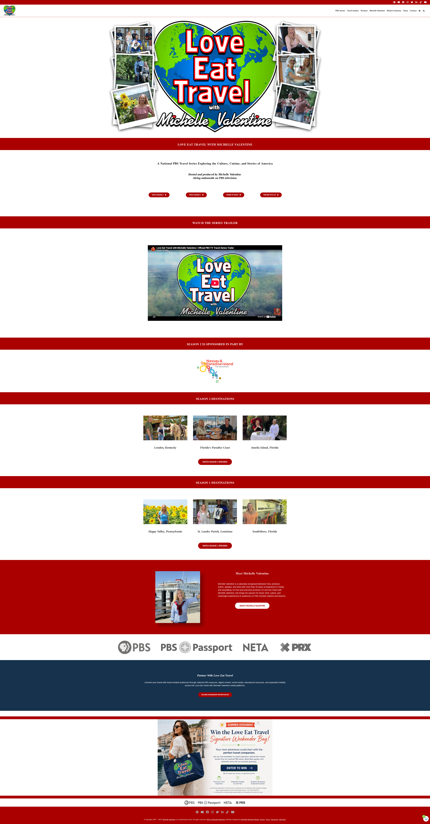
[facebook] (207, 812)
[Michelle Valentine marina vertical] (177, 572)
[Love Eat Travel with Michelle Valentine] (215, 18)
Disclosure (274, 819)
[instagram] (212, 812)
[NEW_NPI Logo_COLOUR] (215, 359)
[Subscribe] (202, 812)
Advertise (282, 819)
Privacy (262, 819)
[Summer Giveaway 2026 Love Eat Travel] (215, 720)
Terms (268, 819)
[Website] (197, 812)
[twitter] (217, 812)
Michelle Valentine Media (250, 819)
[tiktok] (227, 812)
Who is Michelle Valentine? (216, 819)
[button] (424, 11)
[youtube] (232, 812)
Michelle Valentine (169, 819)
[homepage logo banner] (215, 799)
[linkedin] (222, 812)
